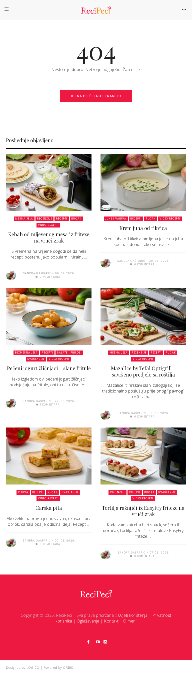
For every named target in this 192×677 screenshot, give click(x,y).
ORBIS (68, 668)
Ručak (76, 218)
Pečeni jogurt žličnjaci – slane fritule (49, 368)
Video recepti (48, 225)
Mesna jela (24, 218)
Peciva (23, 492)
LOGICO (33, 668)
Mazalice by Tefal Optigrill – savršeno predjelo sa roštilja (143, 371)
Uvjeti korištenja (133, 615)
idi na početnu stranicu (96, 96)
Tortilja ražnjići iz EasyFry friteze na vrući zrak (143, 510)
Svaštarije (35, 359)
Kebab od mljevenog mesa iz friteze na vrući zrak (48, 237)
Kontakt (111, 621)
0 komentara (49, 277)
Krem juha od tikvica (143, 227)
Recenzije (44, 218)
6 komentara (144, 264)
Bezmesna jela (26, 352)
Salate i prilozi (69, 352)
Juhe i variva (115, 218)
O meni (129, 621)
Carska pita (49, 507)
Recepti (61, 218)
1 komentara (49, 404)
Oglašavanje (88, 621)
